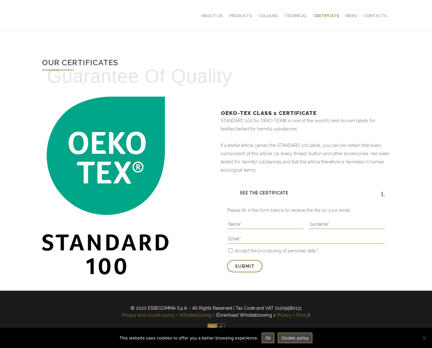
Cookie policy (295, 337)
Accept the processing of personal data (276, 250)
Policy (302, 315)
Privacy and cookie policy (148, 315)
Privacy (284, 315)
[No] (424, 338)
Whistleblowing (195, 315)
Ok (268, 337)
